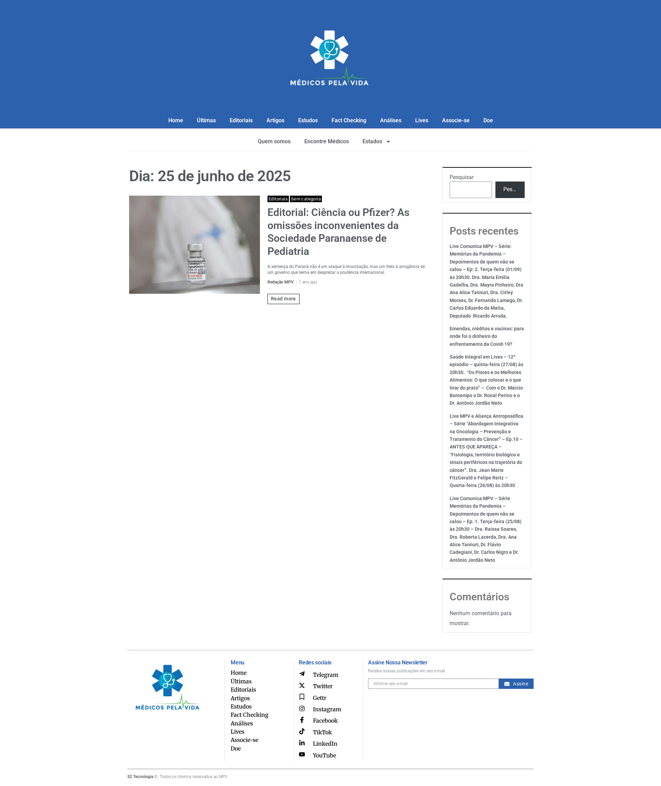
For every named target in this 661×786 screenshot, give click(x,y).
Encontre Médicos (326, 141)
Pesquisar (462, 177)
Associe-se (456, 120)
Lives (421, 120)
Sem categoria (306, 198)
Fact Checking (349, 120)
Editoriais (241, 120)
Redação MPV (280, 282)
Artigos (275, 120)
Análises (390, 120)
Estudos (308, 120)
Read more (283, 298)
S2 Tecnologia (140, 776)
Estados (372, 141)
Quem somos (274, 141)
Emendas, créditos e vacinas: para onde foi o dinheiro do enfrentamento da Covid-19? (487, 336)
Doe (488, 120)
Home (175, 120)
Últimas (206, 120)
